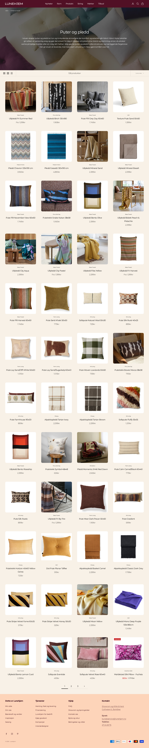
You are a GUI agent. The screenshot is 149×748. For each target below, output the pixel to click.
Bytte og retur (74, 718)
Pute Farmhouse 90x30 (20, 419)
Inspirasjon (9, 718)
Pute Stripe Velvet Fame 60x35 (21, 621)
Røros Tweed (20, 115)
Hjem (6, 10)
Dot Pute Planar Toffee (56, 568)
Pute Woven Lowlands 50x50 (92, 370)
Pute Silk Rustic (21, 519)
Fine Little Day (56, 115)
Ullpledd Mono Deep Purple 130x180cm (128, 623)
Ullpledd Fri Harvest (128, 271)
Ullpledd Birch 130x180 (56, 118)
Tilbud (101, 4)
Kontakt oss (73, 714)
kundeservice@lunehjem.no (114, 719)
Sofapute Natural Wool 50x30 (92, 320)
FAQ (70, 706)
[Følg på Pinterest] (18, 734)
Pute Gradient (128, 519)
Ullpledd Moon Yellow (92, 621)
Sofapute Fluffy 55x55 (128, 419)
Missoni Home (20, 164)
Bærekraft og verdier (13, 714)
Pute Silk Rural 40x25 (128, 320)
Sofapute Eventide (56, 674)
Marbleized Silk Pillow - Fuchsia (128, 674)
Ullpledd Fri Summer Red (20, 118)
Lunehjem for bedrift (43, 714)
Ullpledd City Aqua (20, 271)
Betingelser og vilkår (76, 722)
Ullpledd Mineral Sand (92, 168)
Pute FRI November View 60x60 (20, 218)
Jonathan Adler (128, 671)
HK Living (92, 317)
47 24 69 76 (106, 725)
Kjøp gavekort (41, 718)
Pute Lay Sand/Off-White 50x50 (20, 370)
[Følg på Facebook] (6, 734)
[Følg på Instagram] (12, 734)
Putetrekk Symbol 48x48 (56, 469)
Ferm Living (56, 317)
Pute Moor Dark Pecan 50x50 (92, 519)
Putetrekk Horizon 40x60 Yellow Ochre (20, 570)
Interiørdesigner (42, 726)
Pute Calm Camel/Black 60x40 (128, 469)
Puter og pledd (15, 10)
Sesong (8, 722)
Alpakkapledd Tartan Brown (92, 419)
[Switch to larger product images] (4, 73)
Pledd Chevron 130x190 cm (20, 168)
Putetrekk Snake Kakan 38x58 (56, 218)
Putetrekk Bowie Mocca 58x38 (128, 370)
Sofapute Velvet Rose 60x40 (92, 674)
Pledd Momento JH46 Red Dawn (92, 469)
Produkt (69, 4)
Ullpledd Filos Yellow (92, 271)
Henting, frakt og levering (45, 706)
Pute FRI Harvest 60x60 (20, 320)
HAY (128, 115)
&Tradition (92, 466)
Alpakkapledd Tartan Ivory (56, 419)
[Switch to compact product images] (12, 73)
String (80, 4)
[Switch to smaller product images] (8, 73)
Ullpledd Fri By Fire (56, 519)
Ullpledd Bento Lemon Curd (20, 674)
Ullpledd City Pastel (56, 271)
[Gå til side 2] (84, 686)
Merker (90, 4)
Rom (59, 4)
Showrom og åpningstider (79, 710)
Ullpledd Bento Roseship (20, 469)
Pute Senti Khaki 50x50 (56, 320)
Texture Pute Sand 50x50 (128, 118)
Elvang (56, 416)
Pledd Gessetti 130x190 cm (57, 168)
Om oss (8, 710)
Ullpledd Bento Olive (92, 218)
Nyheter (49, 4)
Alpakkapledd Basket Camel (92, 568)
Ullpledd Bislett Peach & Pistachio (128, 219)
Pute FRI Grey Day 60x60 (92, 118)
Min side (8, 706)
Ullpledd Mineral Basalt (128, 168)
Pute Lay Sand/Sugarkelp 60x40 (56, 370)
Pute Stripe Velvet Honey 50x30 (56, 621)
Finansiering (40, 710)
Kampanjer (40, 722)
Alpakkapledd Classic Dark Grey (128, 568)
